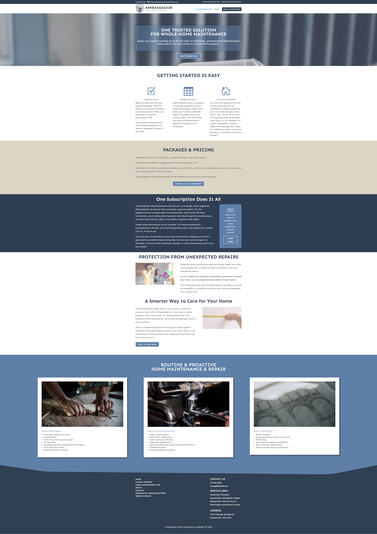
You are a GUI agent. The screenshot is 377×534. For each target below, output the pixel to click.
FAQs (217, 9)
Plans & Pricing (204, 9)
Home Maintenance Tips (211, 2)
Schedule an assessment (188, 184)
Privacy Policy (143, 496)
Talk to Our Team (231, 9)
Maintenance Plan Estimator (231, 2)
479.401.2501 (141, 2)
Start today (230, 240)
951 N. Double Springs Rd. (222, 514)
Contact (139, 490)
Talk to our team (188, 56)
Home (138, 479)
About (138, 487)
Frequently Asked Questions (150, 493)
